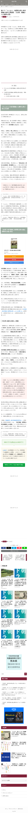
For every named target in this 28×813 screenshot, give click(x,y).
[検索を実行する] (25, 674)
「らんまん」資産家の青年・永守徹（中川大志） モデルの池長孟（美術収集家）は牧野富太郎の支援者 (14, 434)
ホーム (4, 789)
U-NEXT (5, 450)
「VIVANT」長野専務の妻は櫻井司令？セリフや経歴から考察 (14, 703)
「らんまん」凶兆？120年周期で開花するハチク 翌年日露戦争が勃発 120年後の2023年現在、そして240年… (13, 198)
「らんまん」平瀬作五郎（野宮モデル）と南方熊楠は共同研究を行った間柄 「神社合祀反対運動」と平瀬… (14, 219)
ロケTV (14, 1)
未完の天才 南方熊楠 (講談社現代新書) (12, 250)
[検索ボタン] (26, 1)
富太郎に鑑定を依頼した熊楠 (12, 96)
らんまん (4, 16)
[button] (3, 548)
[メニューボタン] (1, 1)
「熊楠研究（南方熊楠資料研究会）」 (13, 420)
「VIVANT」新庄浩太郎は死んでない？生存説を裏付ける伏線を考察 (14, 684)
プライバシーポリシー (7, 792)
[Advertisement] (14, 64)
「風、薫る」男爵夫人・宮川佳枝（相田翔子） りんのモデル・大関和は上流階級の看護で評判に (14, 698)
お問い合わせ (5, 795)
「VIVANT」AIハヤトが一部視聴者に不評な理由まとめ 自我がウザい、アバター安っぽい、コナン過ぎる (14, 688)
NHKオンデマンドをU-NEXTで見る (14, 464)
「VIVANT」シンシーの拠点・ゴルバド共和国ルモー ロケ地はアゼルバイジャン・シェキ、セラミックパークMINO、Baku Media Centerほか (14, 694)
